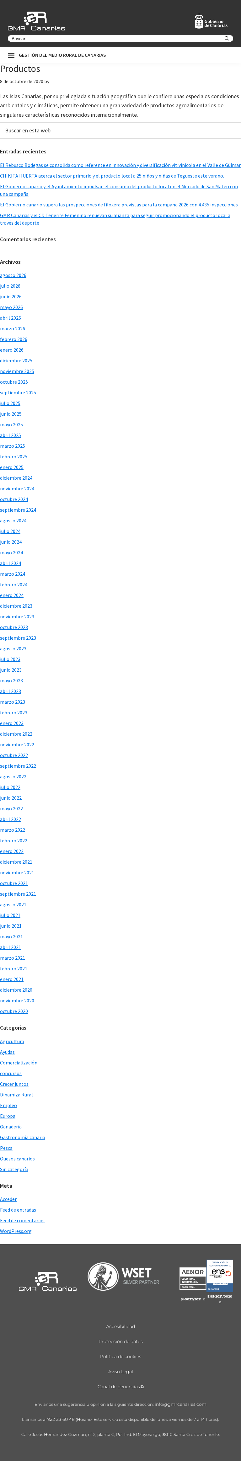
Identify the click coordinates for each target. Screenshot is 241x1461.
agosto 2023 (13, 648)
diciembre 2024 (16, 478)
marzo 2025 (12, 446)
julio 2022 (10, 787)
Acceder (8, 1199)
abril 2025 (10, 435)
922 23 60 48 (61, 1419)
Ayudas (7, 1052)
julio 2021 (10, 915)
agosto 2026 (13, 275)
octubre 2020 (14, 1011)
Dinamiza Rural (16, 1094)
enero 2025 (12, 467)
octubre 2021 (14, 883)
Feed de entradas (18, 1210)
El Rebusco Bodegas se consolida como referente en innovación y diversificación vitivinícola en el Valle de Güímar (120, 165)
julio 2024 (10, 531)
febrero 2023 (13, 712)
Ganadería (11, 1126)
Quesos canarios (17, 1158)
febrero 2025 (13, 456)
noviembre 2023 (17, 616)
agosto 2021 (13, 904)
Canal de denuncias (119, 1386)
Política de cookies (120, 1356)
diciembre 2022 (16, 734)
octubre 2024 (14, 499)
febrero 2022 (13, 840)
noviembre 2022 (17, 744)
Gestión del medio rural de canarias (62, 55)
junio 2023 (11, 670)
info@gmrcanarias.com (180, 1404)
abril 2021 (10, 947)
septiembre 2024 (18, 510)
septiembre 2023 (18, 638)
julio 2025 (10, 403)
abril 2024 (10, 563)
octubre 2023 (14, 627)
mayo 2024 (11, 552)
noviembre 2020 (17, 1000)
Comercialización (18, 1062)
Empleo (8, 1105)
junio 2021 (11, 926)
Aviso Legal (120, 1371)
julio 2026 (10, 286)
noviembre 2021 (17, 872)
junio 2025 (11, 414)
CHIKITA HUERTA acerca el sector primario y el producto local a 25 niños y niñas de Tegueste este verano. (112, 176)
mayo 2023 (11, 680)
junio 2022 (11, 798)
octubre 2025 (14, 382)
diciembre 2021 (16, 862)
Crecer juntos (14, 1084)
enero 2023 (12, 723)
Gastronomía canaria (22, 1137)
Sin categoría (14, 1169)
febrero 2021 (13, 968)
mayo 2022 (11, 808)
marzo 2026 (12, 328)
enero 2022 (12, 851)
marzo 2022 (12, 830)
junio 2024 (11, 542)
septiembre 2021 (18, 894)
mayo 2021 (11, 936)
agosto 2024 (13, 520)
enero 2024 (12, 595)
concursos (11, 1073)
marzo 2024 (12, 574)
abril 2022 (10, 819)
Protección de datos (121, 1341)
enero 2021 (12, 979)
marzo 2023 (12, 702)
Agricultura (12, 1041)
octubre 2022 (14, 755)
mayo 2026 (11, 307)
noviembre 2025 (17, 371)
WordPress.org (16, 1231)
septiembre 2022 (18, 766)
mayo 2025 (11, 424)
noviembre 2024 (17, 488)
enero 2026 (12, 350)
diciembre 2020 (16, 990)
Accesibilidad (120, 1326)
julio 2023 (10, 659)
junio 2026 (11, 296)
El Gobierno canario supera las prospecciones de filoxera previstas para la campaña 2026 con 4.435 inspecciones (119, 204)
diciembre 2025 (16, 360)
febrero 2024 (13, 584)
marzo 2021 (12, 958)
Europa (7, 1116)
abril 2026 (10, 318)
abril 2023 (10, 691)
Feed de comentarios (22, 1220)
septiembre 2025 (18, 392)
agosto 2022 (13, 776)
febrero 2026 (13, 339)
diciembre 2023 (16, 606)
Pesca (6, 1148)
